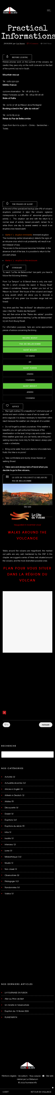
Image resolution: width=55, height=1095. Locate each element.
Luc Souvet (20, 43)
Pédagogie (10, 881)
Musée (8, 863)
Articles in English (12, 789)
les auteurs (23, 1076)
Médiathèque (11, 856)
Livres (7, 850)
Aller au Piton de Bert (14, 998)
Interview (9, 844)
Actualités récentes (13, 783)
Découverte (10, 807)
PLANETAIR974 (11, 1017)
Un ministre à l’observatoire (17, 1005)
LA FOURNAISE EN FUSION (16, 992)
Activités (8, 776)
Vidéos (8, 893)
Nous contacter (35, 1076)
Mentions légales (9, 1076)
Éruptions (9, 819)
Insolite (8, 838)
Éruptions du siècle (13, 826)
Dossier (8, 813)
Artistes (8, 801)
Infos (7, 832)
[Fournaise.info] (10, 13)
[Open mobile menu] (49, 10)
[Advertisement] (27, 167)
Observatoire (10, 875)
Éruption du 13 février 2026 (17, 1011)
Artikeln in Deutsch (13, 795)
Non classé (9, 869)
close (52, 1087)
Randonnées (10, 887)
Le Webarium (32, 1079)
